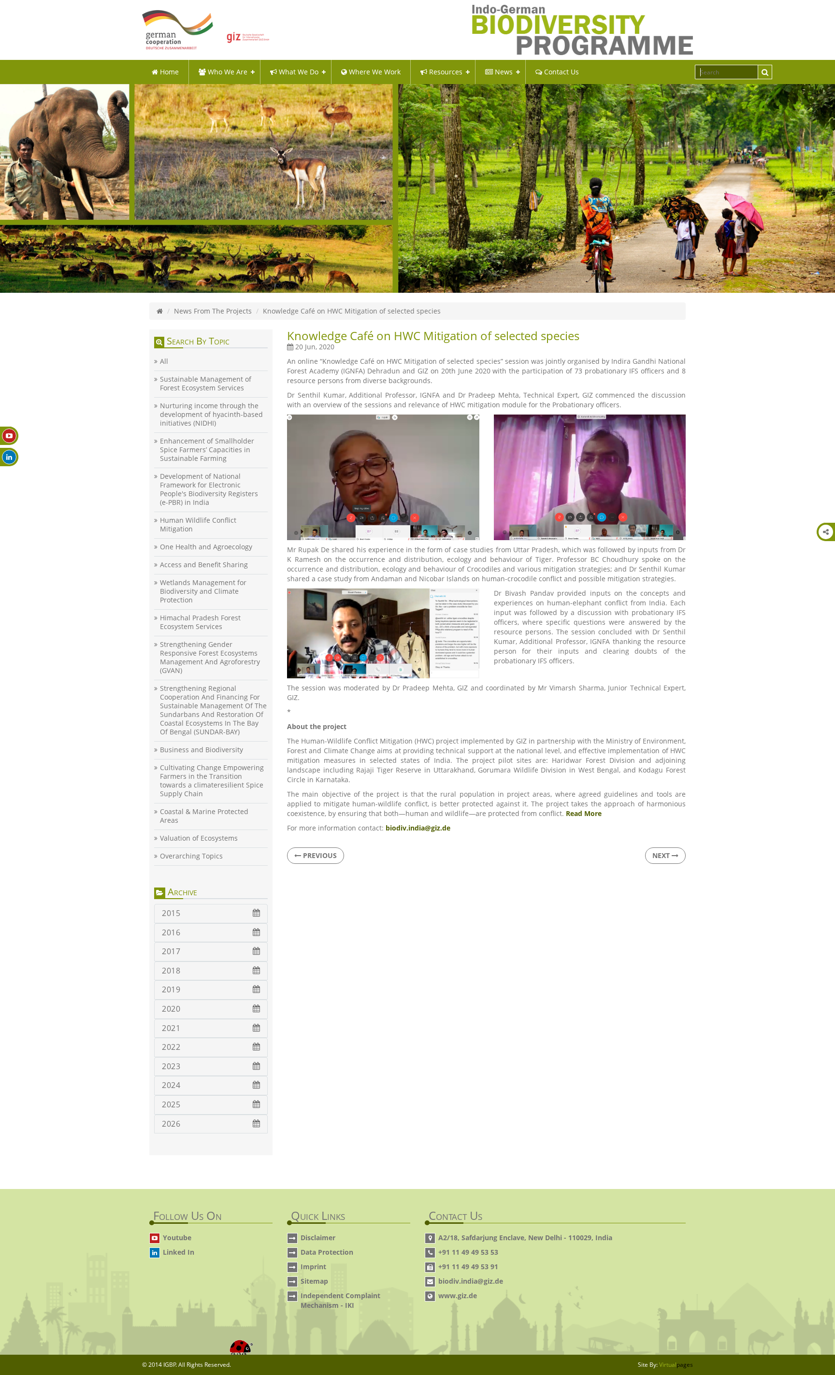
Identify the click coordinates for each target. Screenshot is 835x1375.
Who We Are (226, 71)
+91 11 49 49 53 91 (468, 1266)
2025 (171, 1104)
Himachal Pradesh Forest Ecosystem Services (200, 622)
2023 (171, 1066)
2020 (171, 1008)
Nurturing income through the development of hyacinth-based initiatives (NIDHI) (211, 414)
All (164, 361)
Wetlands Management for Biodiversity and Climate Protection (203, 591)
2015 (171, 913)
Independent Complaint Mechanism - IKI (340, 1300)
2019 (171, 989)
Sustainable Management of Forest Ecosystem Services (205, 383)
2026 (171, 1123)
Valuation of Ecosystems (199, 838)
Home (168, 71)
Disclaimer (318, 1237)
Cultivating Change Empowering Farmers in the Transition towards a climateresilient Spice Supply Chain (212, 780)
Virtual (676, 1365)
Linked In (178, 1252)
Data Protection (327, 1252)
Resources (444, 71)
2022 (171, 1047)
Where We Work (374, 71)
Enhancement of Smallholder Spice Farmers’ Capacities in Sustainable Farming (207, 450)
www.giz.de (457, 1295)
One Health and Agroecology (206, 547)
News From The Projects (213, 310)
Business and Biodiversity (201, 749)
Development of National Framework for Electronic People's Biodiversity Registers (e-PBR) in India (209, 489)
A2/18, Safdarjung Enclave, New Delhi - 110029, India (525, 1237)
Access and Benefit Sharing (204, 564)
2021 (171, 1028)
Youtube (177, 1237)
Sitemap (314, 1281)
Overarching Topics (191, 856)
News (503, 71)
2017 (171, 951)
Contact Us (560, 71)
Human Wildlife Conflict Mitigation (198, 524)
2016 (171, 932)
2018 (171, 970)
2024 (171, 1085)
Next (662, 855)
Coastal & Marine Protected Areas (204, 816)
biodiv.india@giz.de (470, 1281)
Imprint (313, 1266)
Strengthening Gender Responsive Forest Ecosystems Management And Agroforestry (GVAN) (210, 657)
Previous (319, 855)
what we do (297, 71)
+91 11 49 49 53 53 (468, 1252)
